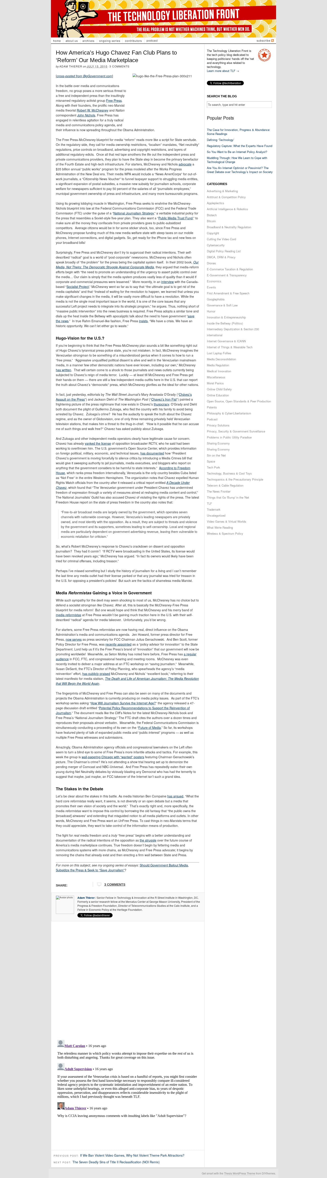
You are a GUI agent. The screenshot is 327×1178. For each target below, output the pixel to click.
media (68, 615)
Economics (214, 281)
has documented (152, 453)
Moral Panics (215, 383)
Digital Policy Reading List (224, 251)
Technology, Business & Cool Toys (229, 473)
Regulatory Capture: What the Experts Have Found (239, 146)
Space (211, 461)
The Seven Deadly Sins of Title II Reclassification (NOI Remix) (116, 1162)
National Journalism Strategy (133, 213)
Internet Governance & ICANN (226, 341)
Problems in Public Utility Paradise (229, 437)
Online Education (218, 395)
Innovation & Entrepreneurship (226, 317)
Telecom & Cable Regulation (225, 485)
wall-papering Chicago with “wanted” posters (113, 757)
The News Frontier (218, 491)
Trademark (213, 509)
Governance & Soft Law (222, 305)
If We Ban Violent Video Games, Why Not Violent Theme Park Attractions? (132, 1155)
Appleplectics (215, 203)
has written (63, 370)
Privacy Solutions (218, 425)
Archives (89, 41)
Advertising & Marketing (222, 191)
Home (57, 41)
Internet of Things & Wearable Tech (229, 347)
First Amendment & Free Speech (228, 293)
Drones (211, 263)
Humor (211, 311)
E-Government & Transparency (227, 275)
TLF (209, 503)
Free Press (114, 100)
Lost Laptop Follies (219, 353)
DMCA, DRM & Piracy (221, 257)
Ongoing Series (109, 41)
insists (143, 321)
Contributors (133, 41)
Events (211, 287)
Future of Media (149, 727)
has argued (175, 796)
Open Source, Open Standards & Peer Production (239, 401)
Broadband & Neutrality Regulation (229, 227)
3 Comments (119, 66)
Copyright (213, 233)
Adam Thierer (70, 66)
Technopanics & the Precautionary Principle (235, 479)
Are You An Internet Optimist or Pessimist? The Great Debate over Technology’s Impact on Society (240, 170)
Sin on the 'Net (216, 455)
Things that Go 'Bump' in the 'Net (228, 497)
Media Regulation (218, 365)
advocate (185, 164)
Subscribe (263, 40)
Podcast (152, 40)
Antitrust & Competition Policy (226, 197)
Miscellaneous (216, 377)
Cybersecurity (216, 245)
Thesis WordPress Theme (239, 1173)
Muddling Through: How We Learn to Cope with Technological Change (237, 160)
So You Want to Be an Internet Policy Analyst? (237, 152)
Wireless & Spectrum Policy (225, 533)
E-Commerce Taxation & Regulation (230, 269)
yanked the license (98, 443)
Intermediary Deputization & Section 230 (233, 329)
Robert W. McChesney (92, 110)
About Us (72, 41)
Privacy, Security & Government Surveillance (236, 431)
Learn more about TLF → (223, 71)
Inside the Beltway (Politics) (225, 323)
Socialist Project (78, 286)
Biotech (212, 215)
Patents (212, 407)
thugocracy (161, 404)
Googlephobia (215, 299)
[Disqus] (127, 979)
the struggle (148, 840)
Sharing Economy (218, 443)
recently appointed (118, 644)
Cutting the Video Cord (221, 239)
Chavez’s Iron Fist (164, 399)
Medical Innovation (219, 371)
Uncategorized (216, 515)
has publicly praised (96, 673)
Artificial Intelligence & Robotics (227, 209)
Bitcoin (211, 221)
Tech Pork (213, 467)
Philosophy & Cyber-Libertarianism (229, 413)
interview (167, 281)
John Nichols (86, 115)
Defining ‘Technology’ (220, 140)
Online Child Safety (219, 389)
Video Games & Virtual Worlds (226, 521)
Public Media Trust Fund (175, 218)
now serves (74, 639)
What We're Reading (220, 527)
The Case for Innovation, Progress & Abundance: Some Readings (238, 132)
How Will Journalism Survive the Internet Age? (123, 703)
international (214, 335)
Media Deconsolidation (221, 359)
